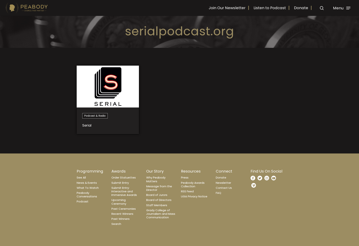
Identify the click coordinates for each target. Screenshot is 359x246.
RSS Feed (187, 191)
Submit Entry (120, 183)
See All (81, 177)
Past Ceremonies (123, 209)
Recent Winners (122, 214)
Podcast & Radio (95, 116)
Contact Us (224, 188)
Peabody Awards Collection (193, 184)
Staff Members (156, 205)
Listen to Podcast (270, 8)
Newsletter (223, 183)
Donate (301, 8)
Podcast (82, 201)
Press (184, 177)
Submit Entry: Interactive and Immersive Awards (124, 191)
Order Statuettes (123, 177)
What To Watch (88, 188)
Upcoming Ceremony (118, 201)
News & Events (87, 183)
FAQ (218, 193)
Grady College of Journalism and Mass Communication (160, 213)
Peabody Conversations (87, 194)
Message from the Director (159, 188)
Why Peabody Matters (155, 179)
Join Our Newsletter (227, 8)
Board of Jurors (156, 195)
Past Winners (120, 219)
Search (116, 224)
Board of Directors (158, 200)
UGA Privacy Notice (194, 196)
